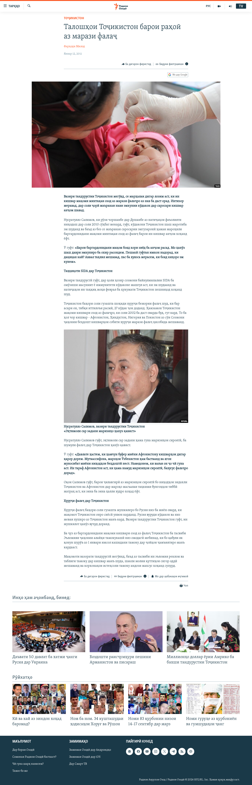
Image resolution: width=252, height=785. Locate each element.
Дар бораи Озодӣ (23, 749)
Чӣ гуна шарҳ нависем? (28, 763)
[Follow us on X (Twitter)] (164, 751)
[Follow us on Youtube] (147, 751)
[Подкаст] (190, 751)
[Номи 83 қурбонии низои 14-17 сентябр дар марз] (155, 699)
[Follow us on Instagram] (155, 751)
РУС (208, 6)
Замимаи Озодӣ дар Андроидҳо (90, 749)
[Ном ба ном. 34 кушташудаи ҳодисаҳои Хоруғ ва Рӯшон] (97, 699)
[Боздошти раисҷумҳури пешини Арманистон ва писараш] (126, 631)
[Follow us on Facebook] (138, 751)
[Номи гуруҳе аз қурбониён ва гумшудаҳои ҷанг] (213, 699)
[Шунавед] (230, 6)
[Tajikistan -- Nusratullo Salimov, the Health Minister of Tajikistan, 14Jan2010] (126, 422)
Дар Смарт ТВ (78, 763)
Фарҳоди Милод (74, 46)
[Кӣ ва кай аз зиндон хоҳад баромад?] (39, 699)
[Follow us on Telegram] (173, 751)
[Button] (136, 64)
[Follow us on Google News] (129, 751)
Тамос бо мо (20, 771)
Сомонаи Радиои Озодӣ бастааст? (34, 756)
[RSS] (181, 751)
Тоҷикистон (74, 18)
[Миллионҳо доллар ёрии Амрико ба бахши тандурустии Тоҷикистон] (203, 631)
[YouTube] (219, 6)
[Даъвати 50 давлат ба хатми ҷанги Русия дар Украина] (48, 631)
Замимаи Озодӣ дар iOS (85, 756)
